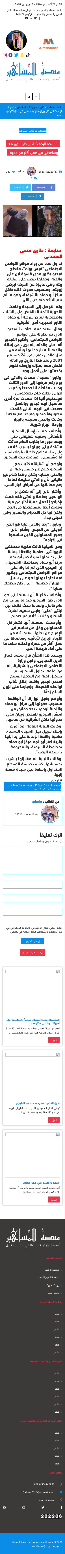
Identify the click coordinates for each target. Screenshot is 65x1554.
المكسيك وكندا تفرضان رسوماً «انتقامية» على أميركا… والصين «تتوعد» (33, 1021)
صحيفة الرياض (52, 1269)
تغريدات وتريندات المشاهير (32, 130)
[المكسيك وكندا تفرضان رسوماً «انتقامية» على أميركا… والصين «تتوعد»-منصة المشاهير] (32, 991)
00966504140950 (44, 1484)
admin (22, 171)
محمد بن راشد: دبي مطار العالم (41, 1182)
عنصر (57, 1313)
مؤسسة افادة (39, 1546)
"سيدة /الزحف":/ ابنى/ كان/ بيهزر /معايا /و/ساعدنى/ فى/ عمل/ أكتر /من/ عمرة (33, 787)
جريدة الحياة (53, 1292)
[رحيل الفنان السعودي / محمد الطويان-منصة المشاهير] (32, 1074)
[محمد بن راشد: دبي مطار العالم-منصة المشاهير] (32, 1154)
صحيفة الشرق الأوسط (47, 1277)
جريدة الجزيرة (53, 1285)
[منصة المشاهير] (33, 72)
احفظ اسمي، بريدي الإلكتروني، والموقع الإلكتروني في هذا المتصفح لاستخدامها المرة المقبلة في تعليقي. (34, 929)
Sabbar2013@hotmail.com (39, 1492)
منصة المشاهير (18, 1541)
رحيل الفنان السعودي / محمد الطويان (38, 1102)
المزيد (54, 1040)
